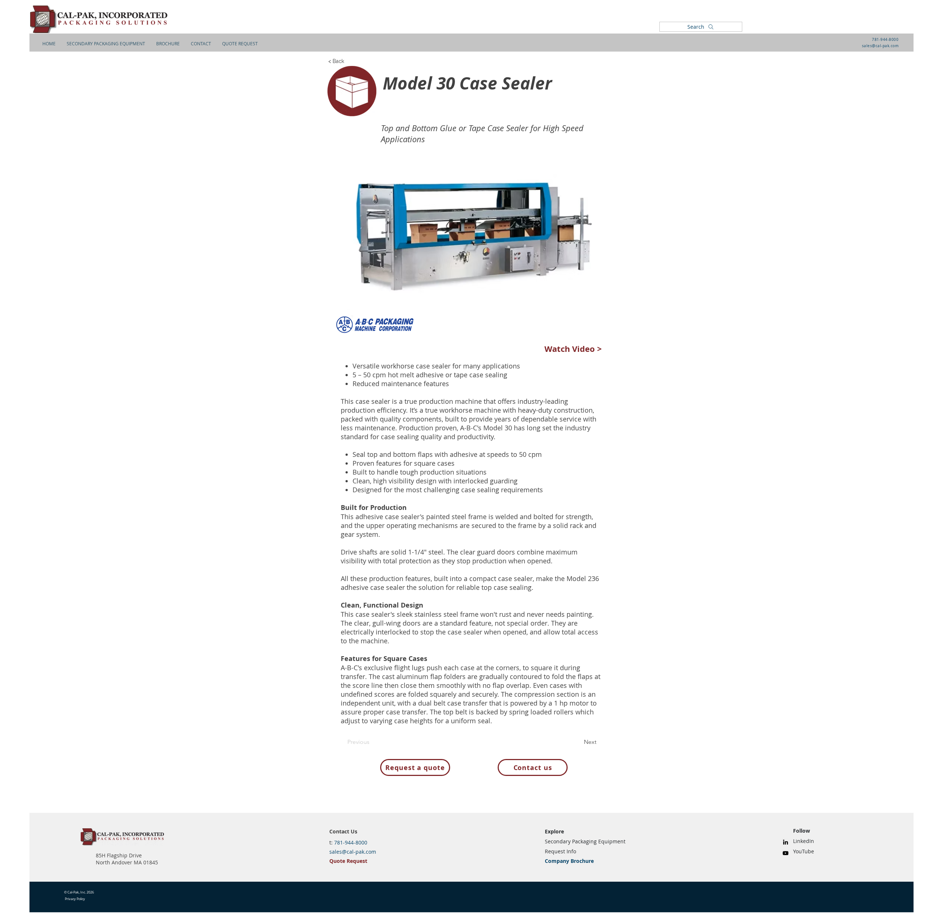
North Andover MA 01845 (127, 862)
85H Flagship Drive (119, 855)
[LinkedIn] (785, 842)
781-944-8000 (885, 39)
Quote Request (348, 860)
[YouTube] (785, 853)
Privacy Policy (75, 899)
